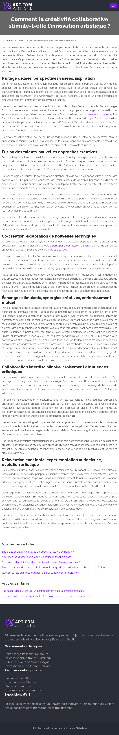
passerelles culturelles (96, 114)
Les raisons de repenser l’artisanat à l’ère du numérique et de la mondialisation (46, 596)
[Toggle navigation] (113, 5)
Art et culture (11, 41)
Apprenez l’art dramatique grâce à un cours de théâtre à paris (36, 557)
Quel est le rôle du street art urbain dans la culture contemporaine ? (40, 572)
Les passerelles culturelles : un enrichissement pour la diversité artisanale (43, 590)
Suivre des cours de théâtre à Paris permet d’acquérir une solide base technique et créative (53, 567)
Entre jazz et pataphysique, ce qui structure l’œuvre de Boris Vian (38, 551)
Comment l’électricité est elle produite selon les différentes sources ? (41, 562)
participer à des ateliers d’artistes (71, 245)
